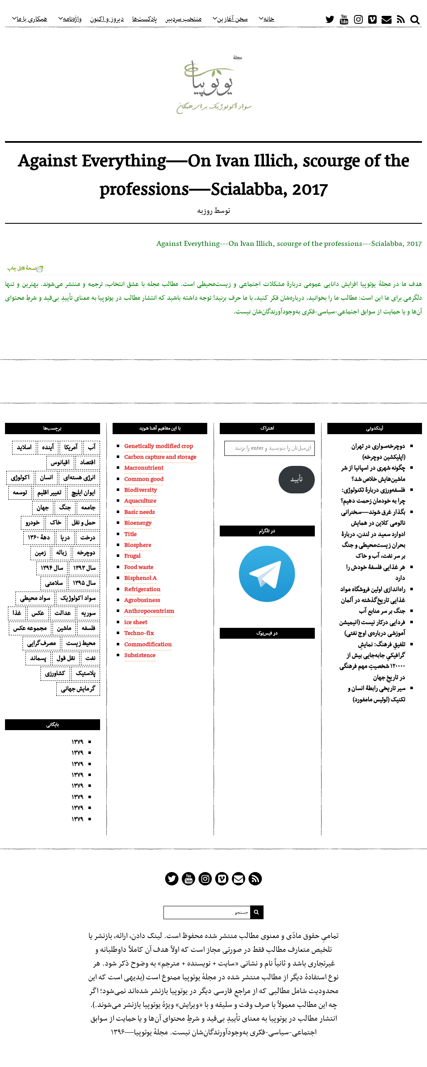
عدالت (63, 613)
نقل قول (66, 658)
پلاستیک (85, 673)
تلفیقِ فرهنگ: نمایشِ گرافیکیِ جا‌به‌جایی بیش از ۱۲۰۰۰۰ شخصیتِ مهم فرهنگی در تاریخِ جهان (372, 661)
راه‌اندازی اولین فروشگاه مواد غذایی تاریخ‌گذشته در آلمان (372, 595)
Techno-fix (139, 633)
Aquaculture (140, 501)
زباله (61, 552)
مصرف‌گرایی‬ (41, 643)
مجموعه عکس (30, 628)
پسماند (38, 658)
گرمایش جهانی (78, 688)
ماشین (64, 628)
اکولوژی (20, 477)
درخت (87, 537)
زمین (40, 552)
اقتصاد (87, 462)
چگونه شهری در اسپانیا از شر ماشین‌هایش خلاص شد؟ (373, 473)
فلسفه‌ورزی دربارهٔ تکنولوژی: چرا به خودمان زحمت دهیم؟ (373, 495)
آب (91, 447)
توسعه (20, 492)
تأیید (296, 479)
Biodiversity (140, 490)
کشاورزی (55, 673)
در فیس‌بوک (267, 633)
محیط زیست (80, 643)
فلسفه (88, 628)
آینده (48, 447)
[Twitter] (330, 19)
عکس (38, 613)
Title (130, 534)
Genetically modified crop (158, 446)
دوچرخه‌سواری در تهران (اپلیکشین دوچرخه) (378, 452)
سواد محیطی (35, 598)
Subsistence (140, 655)
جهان (43, 507)
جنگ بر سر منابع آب (382, 611)
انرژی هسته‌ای (79, 477)
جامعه (88, 507)
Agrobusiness (142, 600)
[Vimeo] (372, 19)
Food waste (138, 567)
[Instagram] (358, 19)
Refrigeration (142, 589)
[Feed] (401, 19)
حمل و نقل (83, 522)
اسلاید (24, 447)
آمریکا (71, 447)
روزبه (205, 211)
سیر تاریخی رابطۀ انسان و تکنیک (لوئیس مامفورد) (376, 694)
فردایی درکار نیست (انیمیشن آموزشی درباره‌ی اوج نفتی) (372, 628)
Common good (143, 479)
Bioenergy (138, 523)
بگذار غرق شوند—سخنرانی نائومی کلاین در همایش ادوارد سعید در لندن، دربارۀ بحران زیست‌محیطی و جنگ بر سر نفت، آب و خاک (373, 534)
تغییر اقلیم (49, 492)
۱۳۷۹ (77, 742)
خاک (55, 522)
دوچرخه (86, 552)
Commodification (148, 644)
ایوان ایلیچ (83, 492)
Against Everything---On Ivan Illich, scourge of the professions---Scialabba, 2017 (289, 244)
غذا (17, 613)
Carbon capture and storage (160, 457)
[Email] (386, 19)
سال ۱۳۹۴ (52, 568)
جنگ (65, 507)
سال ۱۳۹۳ (84, 568)
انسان (46, 477)
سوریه (88, 613)
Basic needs (139, 512)
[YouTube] (344, 19)
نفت (90, 658)
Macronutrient (143, 468)
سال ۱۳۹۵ (84, 583)
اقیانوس (60, 462)
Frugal (132, 556)
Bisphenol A (140, 578)
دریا (65, 537)
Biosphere (137, 545)
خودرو (32, 522)
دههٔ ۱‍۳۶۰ (39, 537)
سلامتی (54, 583)
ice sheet (135, 622)
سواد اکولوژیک (77, 598)
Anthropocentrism (149, 611)
